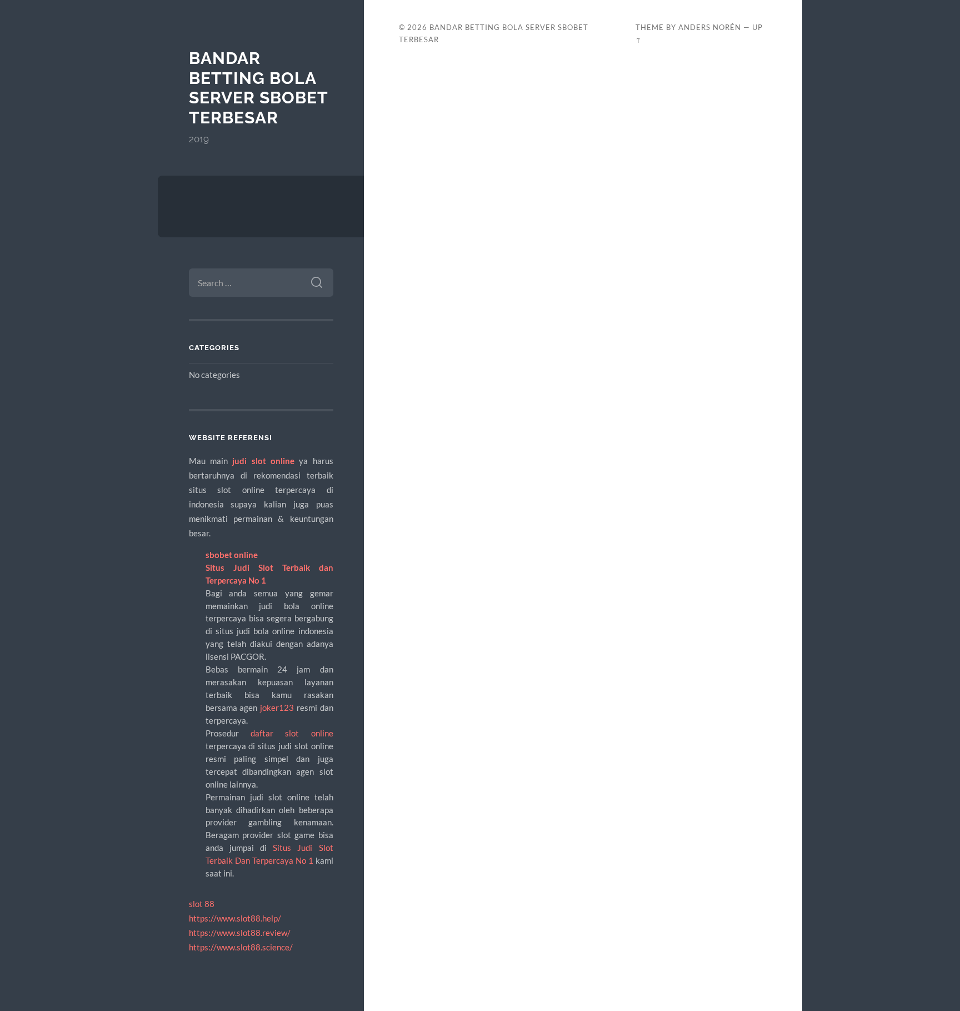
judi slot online (263, 461)
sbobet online (232, 555)
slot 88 (201, 904)
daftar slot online (292, 733)
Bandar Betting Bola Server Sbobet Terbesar (258, 87)
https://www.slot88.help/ (235, 918)
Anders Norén (709, 27)
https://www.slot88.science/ (241, 947)
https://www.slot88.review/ (240, 933)
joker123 (277, 708)
